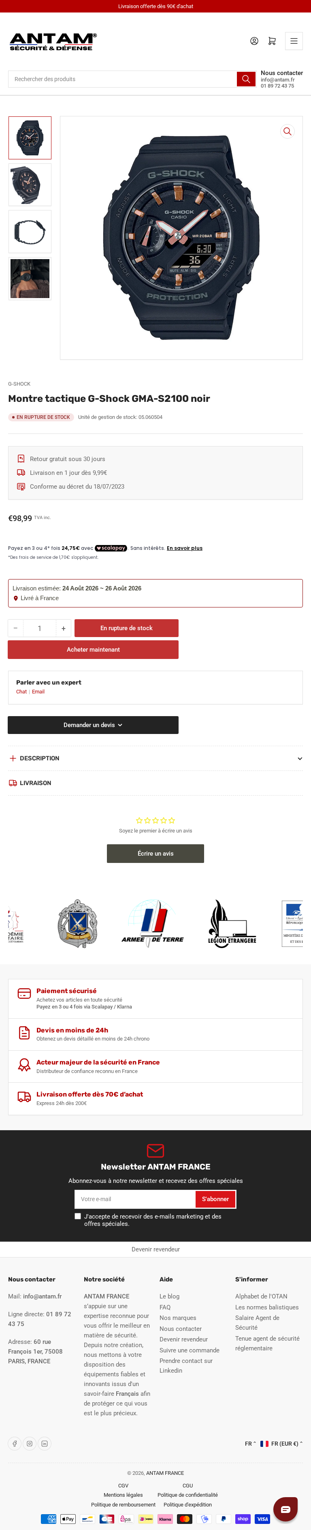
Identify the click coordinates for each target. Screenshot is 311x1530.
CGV (123, 1486)
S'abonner (215, 1199)
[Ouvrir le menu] (294, 41)
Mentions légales (123, 1495)
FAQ (165, 1307)
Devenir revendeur (156, 1249)
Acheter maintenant (93, 649)
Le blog (169, 1296)
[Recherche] (246, 79)
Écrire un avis (156, 853)
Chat (22, 692)
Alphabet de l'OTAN (261, 1296)
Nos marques (178, 1318)
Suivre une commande (189, 1350)
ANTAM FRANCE (165, 1473)
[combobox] (132, 79)
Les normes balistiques (267, 1307)
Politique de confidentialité (188, 1495)
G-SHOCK (19, 384)
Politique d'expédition (188, 1505)
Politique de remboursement (123, 1505)
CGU (188, 1486)
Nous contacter (181, 1329)
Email (38, 692)
